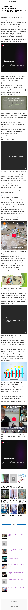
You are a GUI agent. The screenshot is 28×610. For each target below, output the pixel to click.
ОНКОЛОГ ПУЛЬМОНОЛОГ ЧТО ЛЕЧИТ (16, 587)
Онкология (14, 1)
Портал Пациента (14, 606)
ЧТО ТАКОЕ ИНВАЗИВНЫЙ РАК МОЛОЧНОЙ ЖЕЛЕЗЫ (14, 557)
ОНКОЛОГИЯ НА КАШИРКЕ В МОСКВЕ (16, 564)
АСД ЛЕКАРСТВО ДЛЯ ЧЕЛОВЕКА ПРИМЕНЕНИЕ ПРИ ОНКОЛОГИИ (15, 542)
